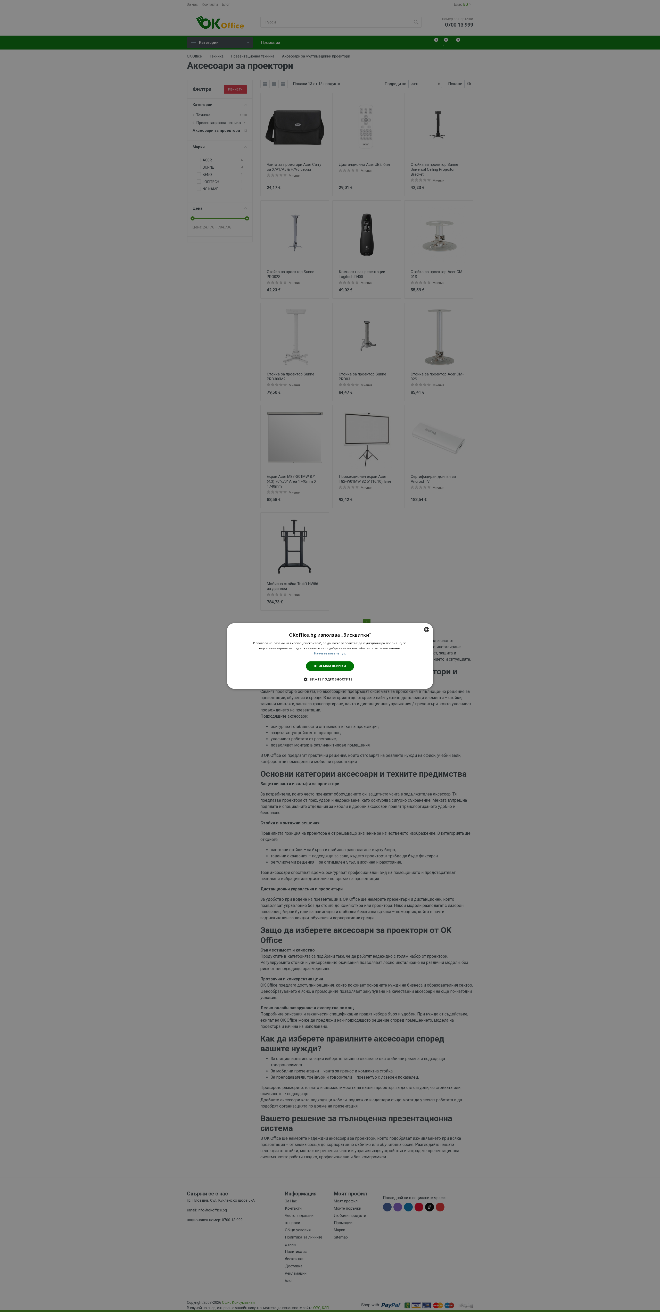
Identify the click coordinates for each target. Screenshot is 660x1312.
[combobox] (426, 629)
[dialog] (330, 656)
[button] (330, 679)
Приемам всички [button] (330, 666)
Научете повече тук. (330, 653)
